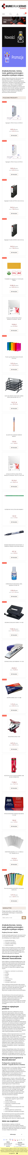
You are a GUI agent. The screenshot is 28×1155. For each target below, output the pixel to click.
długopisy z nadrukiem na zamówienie (14, 971)
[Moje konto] (17, 14)
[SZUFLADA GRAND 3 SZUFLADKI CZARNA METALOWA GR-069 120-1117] (14, 385)
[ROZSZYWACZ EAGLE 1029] (14, 726)
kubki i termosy (8, 979)
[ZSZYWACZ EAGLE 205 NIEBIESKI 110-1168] (14, 651)
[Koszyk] (24, 14)
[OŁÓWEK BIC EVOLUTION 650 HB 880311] (14, 501)
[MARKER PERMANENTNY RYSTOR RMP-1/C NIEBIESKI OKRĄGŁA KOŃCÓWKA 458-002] (14, 536)
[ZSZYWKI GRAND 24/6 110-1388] (14, 688)
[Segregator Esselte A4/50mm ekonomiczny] (14, 229)
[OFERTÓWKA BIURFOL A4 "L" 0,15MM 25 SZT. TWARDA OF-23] (14, 842)
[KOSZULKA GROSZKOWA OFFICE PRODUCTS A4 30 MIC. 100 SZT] (14, 307)
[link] (14, 20)
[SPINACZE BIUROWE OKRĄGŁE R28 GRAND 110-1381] (14, 804)
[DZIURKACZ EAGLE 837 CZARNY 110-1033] (14, 612)
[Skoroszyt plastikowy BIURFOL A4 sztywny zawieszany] (14, 879)
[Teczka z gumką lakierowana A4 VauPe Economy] (14, 346)
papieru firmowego (8, 83)
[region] (14, 20)
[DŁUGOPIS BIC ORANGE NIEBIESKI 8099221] (14, 424)
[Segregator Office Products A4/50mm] (14, 112)
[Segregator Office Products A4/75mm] (14, 151)
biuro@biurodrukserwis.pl (20, 1147)
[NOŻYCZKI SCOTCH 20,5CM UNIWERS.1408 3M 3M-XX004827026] (14, 765)
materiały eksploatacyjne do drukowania (11, 1030)
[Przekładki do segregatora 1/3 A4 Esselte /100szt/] (14, 268)
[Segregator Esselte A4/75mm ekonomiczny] (14, 190)
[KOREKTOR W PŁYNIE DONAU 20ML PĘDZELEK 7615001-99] (14, 573)
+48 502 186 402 (20, 1144)
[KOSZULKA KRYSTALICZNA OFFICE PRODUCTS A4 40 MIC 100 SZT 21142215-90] (14, 463)
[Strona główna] (14, 7)
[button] (3, 14)
